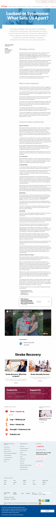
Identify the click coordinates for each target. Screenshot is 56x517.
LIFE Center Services (25, 294)
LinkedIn (39, 446)
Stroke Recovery (7, 447)
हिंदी (14, 484)
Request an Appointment (20, 396)
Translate (44, 494)
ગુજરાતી (24, 482)
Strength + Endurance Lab (20, 429)
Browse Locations (40, 457)
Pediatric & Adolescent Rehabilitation (10, 453)
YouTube (38, 446)
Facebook (36, 446)
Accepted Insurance (23, 450)
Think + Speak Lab (17, 411)
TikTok (42, 446)
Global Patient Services (24, 467)
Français (24, 484)
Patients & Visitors (12, 6)
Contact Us (10, 396)
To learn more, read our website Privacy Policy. (12, 514)
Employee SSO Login (23, 469)
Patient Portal (44, 1)
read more (16, 382)
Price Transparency (23, 454)
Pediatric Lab (15, 434)
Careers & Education (36, 6)
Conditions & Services (21, 6)
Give (43, 6)
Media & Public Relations (24, 448)
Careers (21, 456)
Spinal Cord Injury (7, 449)
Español (5, 480)
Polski (14, 480)
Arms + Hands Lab (17, 424)
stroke (47, 87)
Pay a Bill (21, 452)
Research (29, 6)
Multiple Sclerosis (7, 459)
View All (5, 461)
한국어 (34, 480)
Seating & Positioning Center (26, 290)
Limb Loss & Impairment (8, 457)
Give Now (33, 396)
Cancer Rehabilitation (7, 455)
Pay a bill (52, 1)
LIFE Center (22, 463)
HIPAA (22, 493)
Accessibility (28, 493)
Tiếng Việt (44, 482)
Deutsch (43, 484)
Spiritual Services (24, 293)
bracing (29, 207)
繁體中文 (24, 480)
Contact (46, 6)
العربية (5, 482)
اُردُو (33, 482)
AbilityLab (4, 6)
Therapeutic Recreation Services (27, 291)
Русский (15, 482)
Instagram (41, 446)
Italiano (5, 484)
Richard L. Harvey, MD (32, 55)
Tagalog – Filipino (45, 480)
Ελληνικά (34, 484)
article (37, 70)
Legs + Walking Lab (17, 419)
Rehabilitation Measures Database (25, 465)
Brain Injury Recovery (7, 451)
